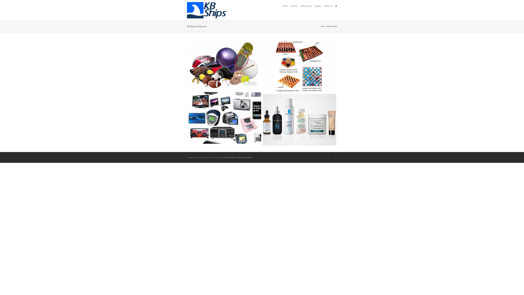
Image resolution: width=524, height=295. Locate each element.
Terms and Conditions (244, 157)
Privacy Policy (229, 157)
